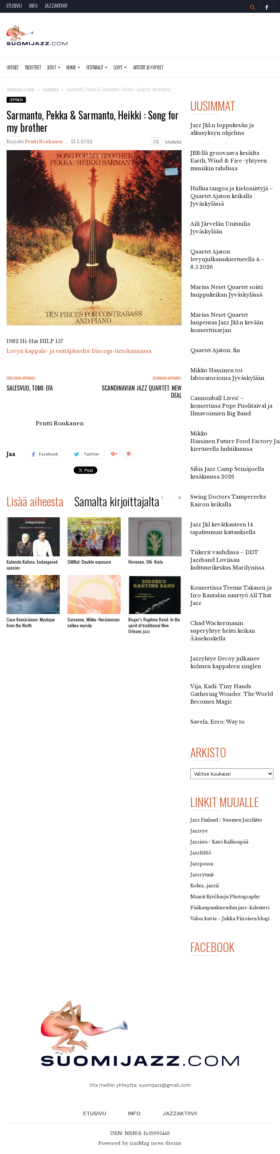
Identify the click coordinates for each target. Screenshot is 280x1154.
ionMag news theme (156, 1143)
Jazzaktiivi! (56, 5)
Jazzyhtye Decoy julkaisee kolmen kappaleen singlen (225, 662)
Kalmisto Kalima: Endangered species (32, 565)
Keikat (70, 67)
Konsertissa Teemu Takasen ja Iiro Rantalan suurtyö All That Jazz (231, 595)
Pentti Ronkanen (43, 141)
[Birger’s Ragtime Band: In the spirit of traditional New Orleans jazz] (155, 594)
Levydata (16, 99)
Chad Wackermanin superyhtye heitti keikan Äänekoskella (222, 631)
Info (33, 5)
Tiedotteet (33, 67)
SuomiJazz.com (20, 89)
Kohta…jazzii (204, 885)
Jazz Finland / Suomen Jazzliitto (226, 820)
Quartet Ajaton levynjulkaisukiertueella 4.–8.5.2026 (227, 259)
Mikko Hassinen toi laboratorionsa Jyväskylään (227, 374)
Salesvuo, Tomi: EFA (30, 388)
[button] (253, 7)
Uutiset (13, 67)
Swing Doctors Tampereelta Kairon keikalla (228, 501)
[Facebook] (266, 6)
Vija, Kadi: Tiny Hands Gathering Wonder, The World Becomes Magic (231, 694)
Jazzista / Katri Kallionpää (219, 842)
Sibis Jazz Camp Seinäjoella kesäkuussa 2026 (227, 473)
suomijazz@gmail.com (165, 1085)
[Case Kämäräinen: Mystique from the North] (33, 594)
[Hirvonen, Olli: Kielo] (155, 536)
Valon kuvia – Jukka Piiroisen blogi (229, 918)
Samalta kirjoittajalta (116, 502)
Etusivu (14, 5)
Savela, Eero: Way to (217, 722)
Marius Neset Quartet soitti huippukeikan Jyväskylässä (226, 291)
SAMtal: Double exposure (89, 562)
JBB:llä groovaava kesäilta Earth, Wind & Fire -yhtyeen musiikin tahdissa (228, 161)
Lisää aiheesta (35, 502)
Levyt (117, 67)
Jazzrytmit (202, 874)
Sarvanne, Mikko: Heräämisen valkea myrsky (93, 622)
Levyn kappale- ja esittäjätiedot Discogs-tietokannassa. (80, 351)
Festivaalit (94, 67)
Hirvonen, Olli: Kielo (145, 562)
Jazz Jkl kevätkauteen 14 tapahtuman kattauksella (222, 528)
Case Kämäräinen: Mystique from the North (31, 622)
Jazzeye (199, 831)
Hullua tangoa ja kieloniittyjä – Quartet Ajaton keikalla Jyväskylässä (231, 196)
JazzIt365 (200, 853)
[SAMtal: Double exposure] (94, 536)
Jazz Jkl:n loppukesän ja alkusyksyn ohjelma (222, 129)
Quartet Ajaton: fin (215, 350)
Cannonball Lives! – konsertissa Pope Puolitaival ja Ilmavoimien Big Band (231, 406)
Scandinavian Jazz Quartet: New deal (142, 391)
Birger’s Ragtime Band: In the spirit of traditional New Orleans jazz (154, 625)
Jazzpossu (201, 864)
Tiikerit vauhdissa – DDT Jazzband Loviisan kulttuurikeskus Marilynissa (227, 560)
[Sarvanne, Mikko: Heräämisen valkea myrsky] (94, 594)
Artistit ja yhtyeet (148, 67)
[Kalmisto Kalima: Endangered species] (33, 536)
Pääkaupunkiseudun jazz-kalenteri (229, 907)
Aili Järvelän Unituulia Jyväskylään (220, 228)
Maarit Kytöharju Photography (225, 896)
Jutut (51, 67)
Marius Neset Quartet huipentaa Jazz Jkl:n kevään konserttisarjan (226, 323)
